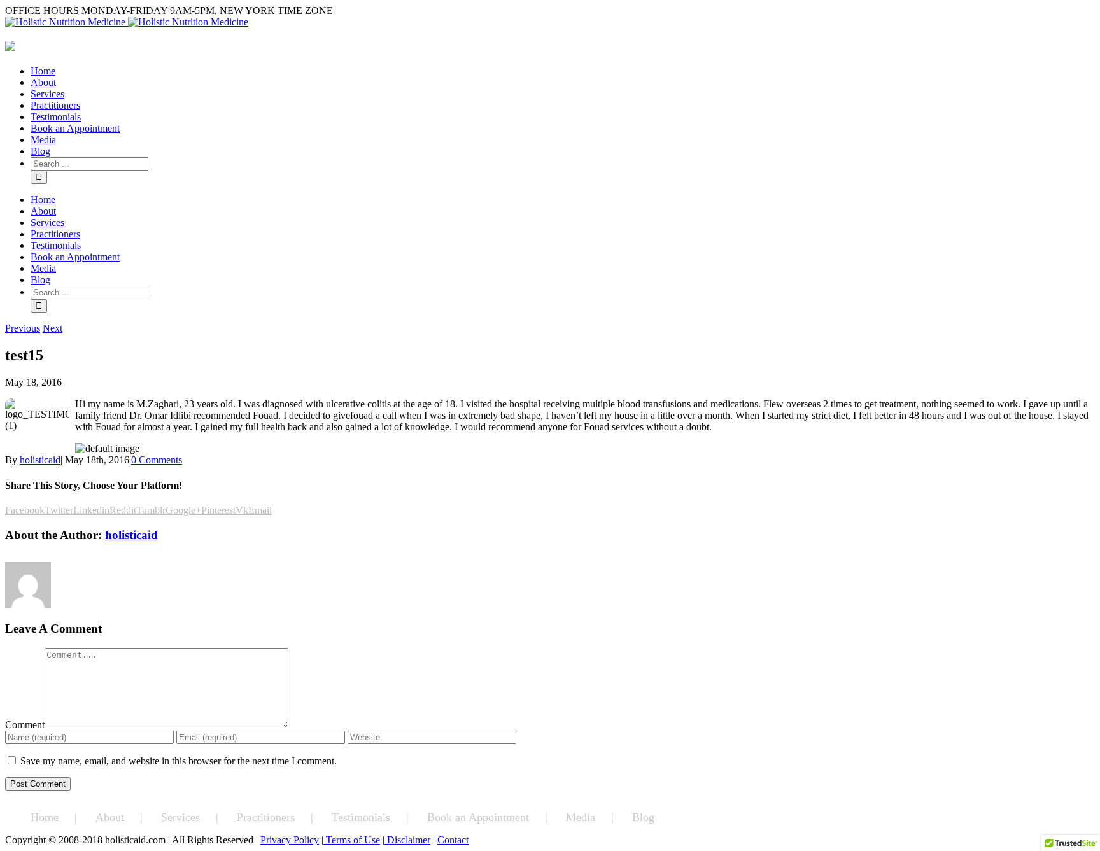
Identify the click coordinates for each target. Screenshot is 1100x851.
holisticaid (40, 459)
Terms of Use (351, 839)
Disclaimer (407, 839)
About (109, 817)
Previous (22, 328)
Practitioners (266, 817)
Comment (25, 724)
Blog (643, 817)
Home (45, 817)
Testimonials (361, 817)
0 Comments (156, 459)
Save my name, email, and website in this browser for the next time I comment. (178, 761)
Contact (453, 839)
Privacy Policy (289, 839)
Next (52, 328)
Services (180, 817)
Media (580, 817)
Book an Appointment (478, 817)
